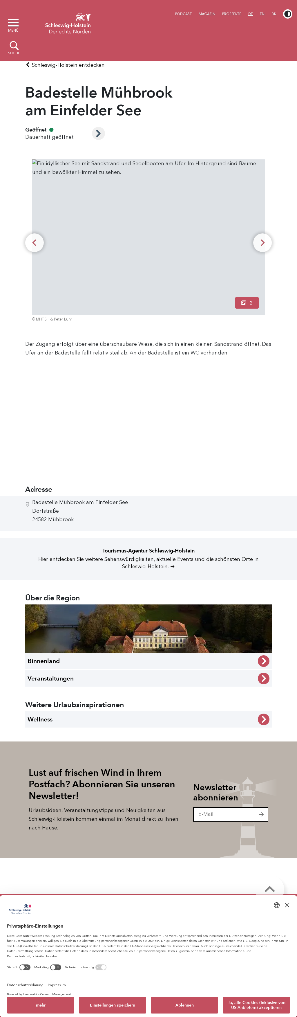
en (262, 14)
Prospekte (231, 14)
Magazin (207, 14)
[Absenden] (261, 814)
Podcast (183, 14)
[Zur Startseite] (68, 22)
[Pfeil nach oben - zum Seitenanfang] (269, 889)
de (250, 14)
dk (273, 14)
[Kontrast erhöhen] (287, 14)
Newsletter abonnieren (215, 792)
